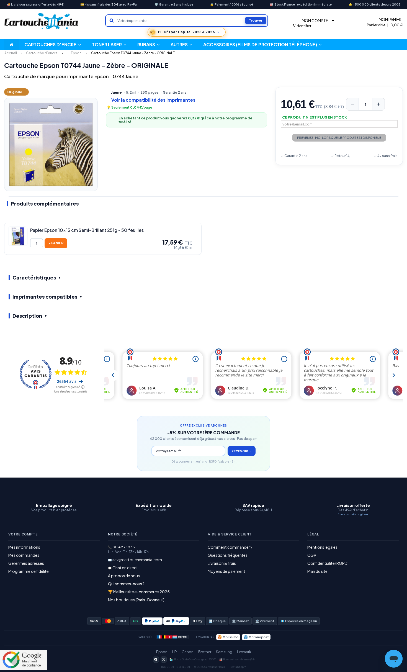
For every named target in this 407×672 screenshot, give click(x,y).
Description (27, 315)
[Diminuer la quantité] (352, 104)
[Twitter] (164, 659)
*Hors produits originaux (353, 514)
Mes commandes (23, 555)
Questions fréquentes (228, 555)
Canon (188, 652)
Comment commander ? (230, 547)
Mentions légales (322, 547)
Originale (14, 92)
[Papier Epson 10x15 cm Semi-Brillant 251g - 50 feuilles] (17, 236)
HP (174, 652)
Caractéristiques (34, 277)
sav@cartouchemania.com (137, 559)
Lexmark (244, 652)
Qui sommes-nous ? (126, 583)
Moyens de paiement (226, 571)
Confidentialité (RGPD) (328, 563)
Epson (162, 652)
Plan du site (317, 571)
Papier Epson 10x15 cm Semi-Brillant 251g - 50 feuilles (87, 230)
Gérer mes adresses (26, 563)
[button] (181, 44)
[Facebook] (156, 659)
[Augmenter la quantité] (378, 104)
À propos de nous (124, 575)
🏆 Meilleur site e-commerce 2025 (139, 591)
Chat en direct (125, 567)
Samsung (224, 652)
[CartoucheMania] (41, 21)
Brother (204, 652)
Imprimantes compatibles (44, 296)
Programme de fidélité (28, 571)
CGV (311, 555)
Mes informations (24, 547)
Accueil (10, 53)
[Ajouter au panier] (56, 243)
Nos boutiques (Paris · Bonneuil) (136, 599)
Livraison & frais (222, 563)
